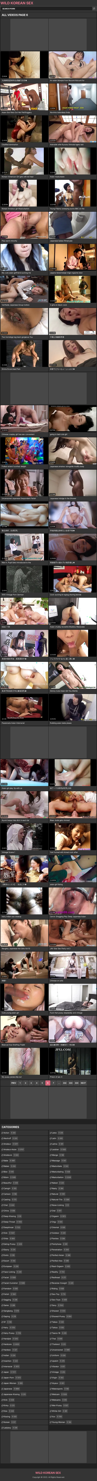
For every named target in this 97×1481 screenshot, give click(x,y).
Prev (13, 1083)
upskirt (58, 1361)
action (9, 1133)
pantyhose (59, 1244)
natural (58, 1194)
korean (10, 1422)
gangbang (11, 1311)
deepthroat (12, 1227)
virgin (57, 1377)
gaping (10, 1316)
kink (9, 1400)
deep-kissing (12, 1216)
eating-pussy (13, 1244)
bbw (9, 1172)
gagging (10, 1299)
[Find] (94, 8)
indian (9, 1355)
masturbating (61, 1172)
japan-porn (12, 1377)
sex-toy (58, 1294)
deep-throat (13, 1222)
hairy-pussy (12, 1333)
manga (58, 1155)
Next (83, 1083)
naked (58, 1183)
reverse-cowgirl (62, 1283)
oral (56, 1210)
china (9, 1210)
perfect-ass (60, 1261)
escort (9, 1261)
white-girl (59, 1411)
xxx (57, 1416)
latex (57, 1133)
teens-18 (59, 1333)
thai (57, 1338)
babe (9, 1160)
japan (10, 1372)
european (11, 1266)
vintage (58, 1372)
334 (76, 1083)
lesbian (59, 1149)
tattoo (58, 1327)
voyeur (58, 1383)
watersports (60, 1389)
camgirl (10, 1188)
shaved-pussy (61, 1316)
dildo (9, 1238)
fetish (10, 1294)
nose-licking (60, 1205)
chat (9, 1205)
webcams (59, 1400)
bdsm (10, 1177)
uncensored (61, 1350)
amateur (11, 1144)
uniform (58, 1355)
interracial (11, 1366)
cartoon (10, 1194)
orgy (57, 1222)
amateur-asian (14, 1149)
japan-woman (13, 1383)
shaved (58, 1311)
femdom (11, 1288)
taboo (58, 1322)
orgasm (59, 1216)
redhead (59, 1277)
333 (70, 1083)
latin (57, 1138)
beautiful (11, 1183)
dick (9, 1233)
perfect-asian (61, 1255)
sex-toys (59, 1299)
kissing (10, 1416)
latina (57, 1144)
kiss (9, 1411)
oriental (58, 1227)
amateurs (11, 1155)
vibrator (58, 1366)
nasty (57, 1188)
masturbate (60, 1166)
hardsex (10, 1350)
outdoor (58, 1233)
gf (7, 1322)
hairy (9, 1327)
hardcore (11, 1344)
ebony (9, 1249)
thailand (59, 1344)
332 (64, 1083)
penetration (60, 1249)
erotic (9, 1255)
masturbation (61, 1177)
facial (10, 1277)
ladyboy (10, 1427)
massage (59, 1160)
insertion (11, 1361)
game (9, 1305)
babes (10, 1166)
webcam (59, 1394)
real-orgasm (61, 1266)
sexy (57, 1305)
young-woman (61, 1422)
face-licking (12, 1272)
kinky (9, 1405)
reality (58, 1272)
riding (58, 1288)
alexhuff (10, 1138)
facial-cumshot (14, 1283)
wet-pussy (60, 1405)
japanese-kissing (15, 1394)
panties (58, 1238)
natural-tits (60, 1199)
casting (10, 1199)
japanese (11, 1389)
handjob (11, 1338)
